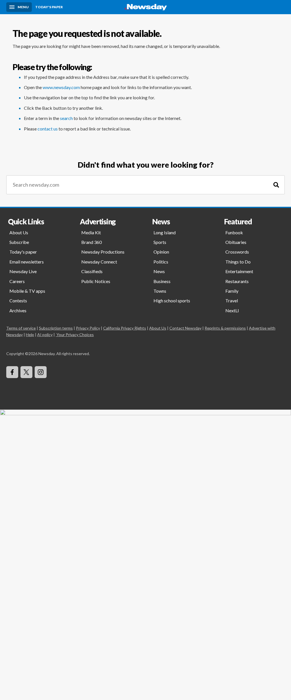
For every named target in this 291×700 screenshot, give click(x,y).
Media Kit (91, 232)
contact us (48, 128)
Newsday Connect (99, 261)
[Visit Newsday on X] (26, 372)
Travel (231, 300)
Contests (18, 300)
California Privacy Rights (124, 328)
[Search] (276, 184)
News (159, 271)
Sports (159, 242)
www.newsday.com (61, 87)
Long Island (164, 232)
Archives (17, 310)
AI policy (45, 334)
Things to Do (238, 261)
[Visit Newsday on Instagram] (41, 372)
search (66, 118)
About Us (18, 232)
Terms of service (21, 328)
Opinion (161, 251)
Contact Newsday (185, 328)
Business (162, 281)
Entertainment (239, 271)
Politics (160, 261)
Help (30, 334)
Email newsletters (26, 261)
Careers (17, 281)
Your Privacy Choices (75, 334)
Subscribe (19, 242)
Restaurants (237, 281)
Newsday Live (23, 271)
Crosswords (237, 251)
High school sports (171, 300)
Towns (159, 291)
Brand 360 (91, 242)
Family (231, 291)
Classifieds (92, 271)
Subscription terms (56, 328)
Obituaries (235, 242)
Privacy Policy (88, 328)
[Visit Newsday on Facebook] (12, 372)
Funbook (234, 232)
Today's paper (23, 251)
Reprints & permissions (225, 328)
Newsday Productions (102, 251)
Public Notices (95, 281)
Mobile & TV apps (27, 291)
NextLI (232, 310)
